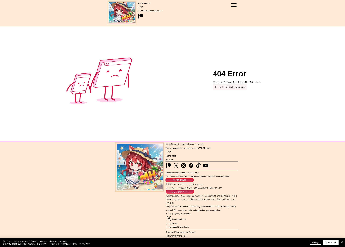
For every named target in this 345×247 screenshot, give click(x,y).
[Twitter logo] (176, 165)
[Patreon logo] (140, 16)
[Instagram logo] (183, 165)
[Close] (341, 242)
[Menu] (234, 5)
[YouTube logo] (206, 165)
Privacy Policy (84, 243)
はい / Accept (330, 242)
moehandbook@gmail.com (177, 227)
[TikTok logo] (198, 165)
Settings (315, 242)
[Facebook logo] (191, 165)
